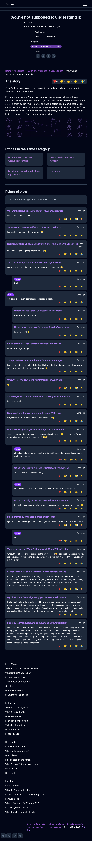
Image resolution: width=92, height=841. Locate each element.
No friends (10, 742)
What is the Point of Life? (18, 673)
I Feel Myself (11, 664)
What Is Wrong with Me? (17, 790)
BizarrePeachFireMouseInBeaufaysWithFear (44, 26)
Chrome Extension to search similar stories (45, 824)
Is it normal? (11, 703)
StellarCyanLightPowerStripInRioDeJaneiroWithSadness (36, 571)
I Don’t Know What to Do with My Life (24, 794)
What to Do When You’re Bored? (21, 668)
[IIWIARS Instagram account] (14, 835)
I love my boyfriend (15, 746)
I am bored (10, 781)
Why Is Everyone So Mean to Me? (22, 803)
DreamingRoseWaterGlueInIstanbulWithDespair (38, 310)
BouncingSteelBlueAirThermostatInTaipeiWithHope (34, 413)
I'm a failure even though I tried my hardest (24, 173)
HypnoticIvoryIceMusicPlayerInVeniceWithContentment (42, 327)
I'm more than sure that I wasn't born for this (20, 159)
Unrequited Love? (14, 690)
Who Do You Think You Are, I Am (21, 764)
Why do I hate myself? (16, 707)
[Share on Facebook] (43, 56)
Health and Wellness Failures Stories (46, 46)
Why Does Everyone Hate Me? (20, 812)
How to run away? (14, 716)
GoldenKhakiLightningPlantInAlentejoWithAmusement (35, 429)
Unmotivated (11, 755)
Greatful (9, 686)
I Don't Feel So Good (15, 677)
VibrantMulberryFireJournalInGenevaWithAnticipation (35, 211)
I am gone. (55, 171)
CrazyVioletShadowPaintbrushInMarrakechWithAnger (35, 380)
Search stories (54, 827)
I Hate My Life (12, 734)
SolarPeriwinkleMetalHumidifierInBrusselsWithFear (34, 343)
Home (8, 71)
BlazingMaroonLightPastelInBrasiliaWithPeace (31, 517)
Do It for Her (11, 773)
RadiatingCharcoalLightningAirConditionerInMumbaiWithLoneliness (42, 244)
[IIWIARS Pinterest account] (20, 835)
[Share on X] (38, 56)
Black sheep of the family (18, 759)
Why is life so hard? (15, 712)
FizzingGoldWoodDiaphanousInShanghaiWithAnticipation (37, 623)
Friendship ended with (16, 720)
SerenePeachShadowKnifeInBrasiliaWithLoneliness (34, 227)
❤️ (55, 81)
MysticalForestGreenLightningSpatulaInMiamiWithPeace (36, 597)
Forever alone (12, 799)
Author (17, 279)
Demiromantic (12, 729)
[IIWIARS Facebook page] (3, 835)
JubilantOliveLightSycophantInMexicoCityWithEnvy (34, 262)
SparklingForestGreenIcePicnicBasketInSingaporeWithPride (38, 396)
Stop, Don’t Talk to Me (16, 695)
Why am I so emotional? (17, 751)
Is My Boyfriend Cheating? (18, 807)
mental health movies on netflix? (62, 159)
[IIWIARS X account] (8, 835)
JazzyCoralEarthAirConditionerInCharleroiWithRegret (35, 360)
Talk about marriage (15, 725)
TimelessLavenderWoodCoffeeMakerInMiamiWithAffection (38, 549)
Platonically (11, 768)
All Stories (19, 71)
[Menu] (85, 4)
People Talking (12, 785)
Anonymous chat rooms (17, 681)
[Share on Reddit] (54, 56)
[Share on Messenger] (48, 56)
